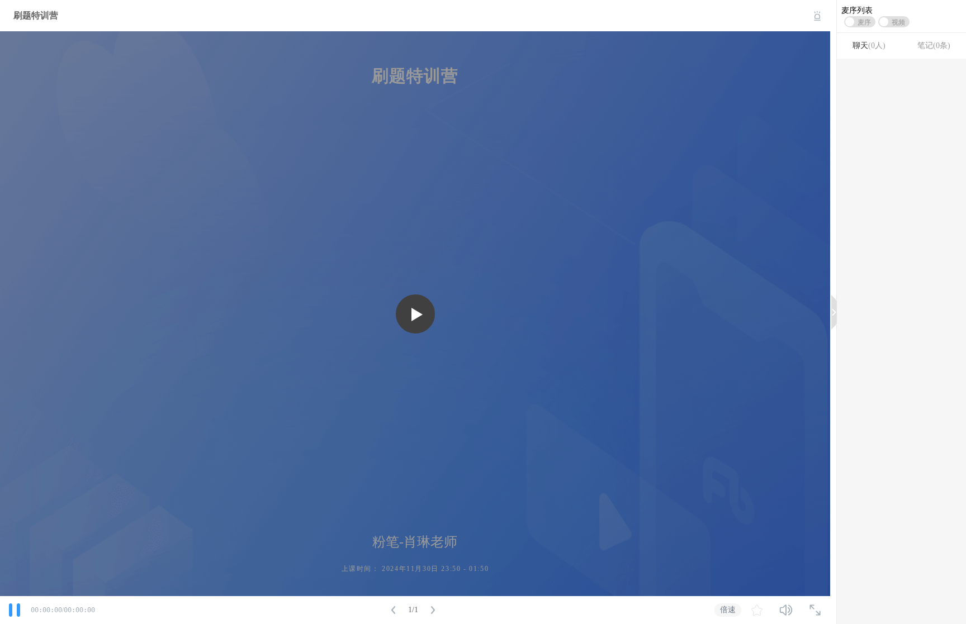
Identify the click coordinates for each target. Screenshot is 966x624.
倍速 (728, 609)
